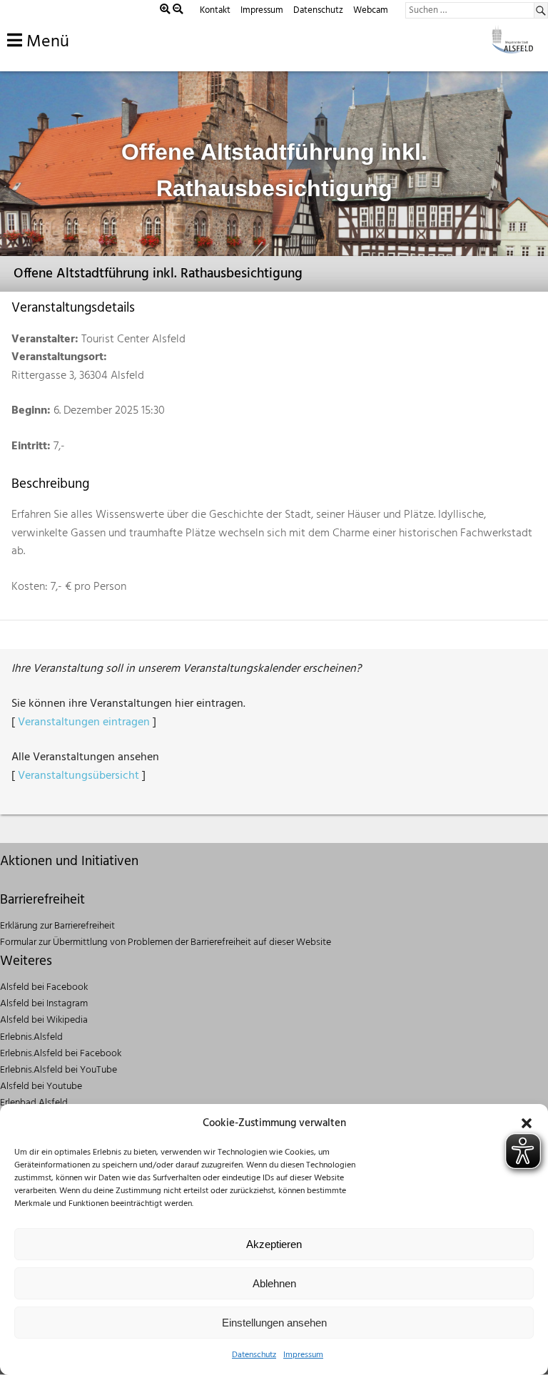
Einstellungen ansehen (274, 1323)
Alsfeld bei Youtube (41, 1086)
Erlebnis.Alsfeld (31, 1037)
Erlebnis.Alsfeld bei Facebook (60, 1054)
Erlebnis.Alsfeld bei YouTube (58, 1070)
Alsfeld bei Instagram (44, 1004)
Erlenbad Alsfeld (34, 1103)
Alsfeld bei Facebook (44, 987)
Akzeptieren (274, 1244)
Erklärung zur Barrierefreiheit (57, 926)
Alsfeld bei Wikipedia (44, 1020)
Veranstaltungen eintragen (84, 722)
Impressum (303, 1355)
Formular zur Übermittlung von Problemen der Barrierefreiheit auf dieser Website (165, 942)
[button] (526, 1123)
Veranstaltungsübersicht (78, 776)
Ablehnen (274, 1283)
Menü (45, 42)
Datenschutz (254, 1355)
